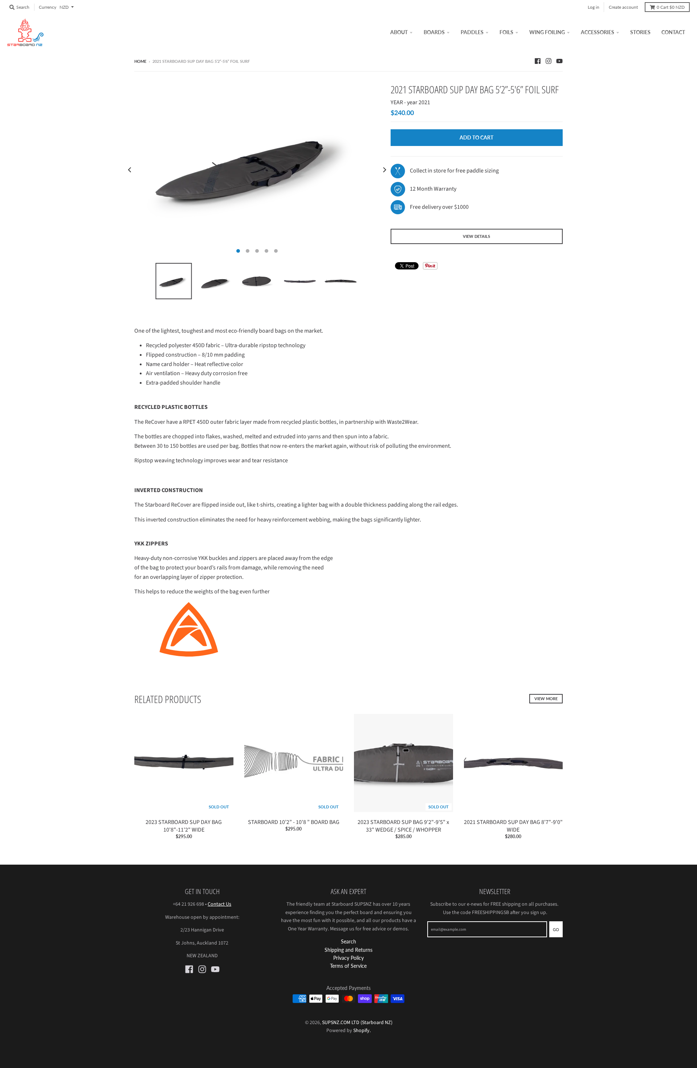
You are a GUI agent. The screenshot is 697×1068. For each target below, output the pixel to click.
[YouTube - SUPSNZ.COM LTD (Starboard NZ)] (559, 61)
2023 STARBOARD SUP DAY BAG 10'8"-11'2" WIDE (184, 826)
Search (348, 941)
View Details (476, 236)
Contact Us (219, 904)
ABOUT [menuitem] (399, 32)
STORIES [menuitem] (640, 32)
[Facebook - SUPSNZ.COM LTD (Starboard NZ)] (537, 61)
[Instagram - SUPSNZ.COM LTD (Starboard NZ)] (548, 61)
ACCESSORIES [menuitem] (597, 32)
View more (546, 698)
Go (556, 929)
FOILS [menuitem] (506, 32)
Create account (623, 7)
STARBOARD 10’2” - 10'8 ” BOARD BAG (293, 822)
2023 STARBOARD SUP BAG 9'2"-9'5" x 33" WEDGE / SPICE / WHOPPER (403, 826)
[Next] (384, 169)
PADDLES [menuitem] (472, 32)
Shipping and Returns (348, 950)
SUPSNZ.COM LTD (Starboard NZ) (357, 1022)
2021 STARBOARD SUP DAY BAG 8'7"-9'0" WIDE (513, 826)
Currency (47, 7)
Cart (671, 7)
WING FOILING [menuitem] (547, 32)
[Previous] (130, 169)
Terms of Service (348, 966)
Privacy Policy (348, 958)
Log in (593, 7)
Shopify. (361, 1030)
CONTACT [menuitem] (673, 32)
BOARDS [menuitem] (434, 32)
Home (140, 61)
